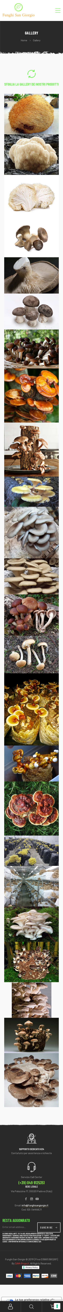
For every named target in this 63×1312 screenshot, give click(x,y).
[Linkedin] (31, 1198)
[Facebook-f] (26, 1198)
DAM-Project (22, 1263)
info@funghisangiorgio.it (35, 1205)
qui (40, 1241)
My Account (10, 1306)
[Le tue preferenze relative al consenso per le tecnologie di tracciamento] (57, 1306)
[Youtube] (37, 1198)
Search (31, 1306)
